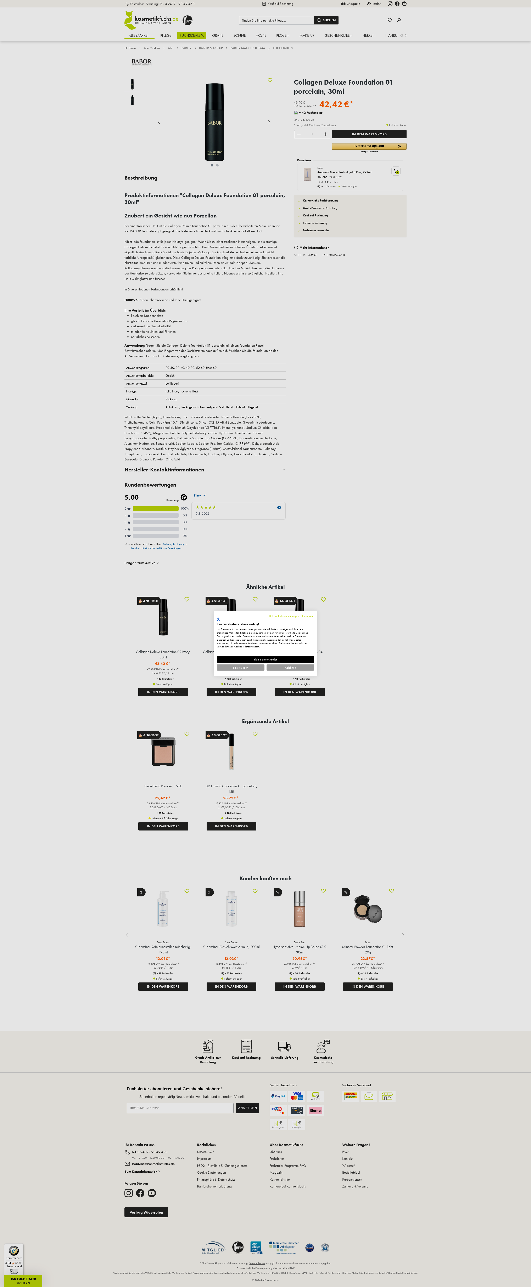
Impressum (308, 616)
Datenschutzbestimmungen (284, 616)
